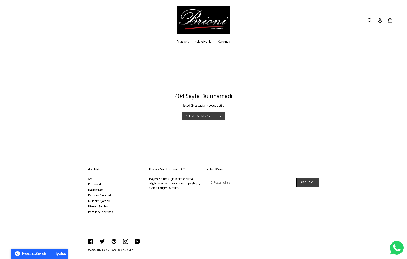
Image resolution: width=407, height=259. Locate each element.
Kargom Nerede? (99, 195)
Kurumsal (94, 184)
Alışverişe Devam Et (200, 116)
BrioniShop (103, 249)
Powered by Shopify (121, 249)
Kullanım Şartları (99, 201)
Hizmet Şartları (98, 206)
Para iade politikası (101, 212)
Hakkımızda (96, 190)
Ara (90, 179)
